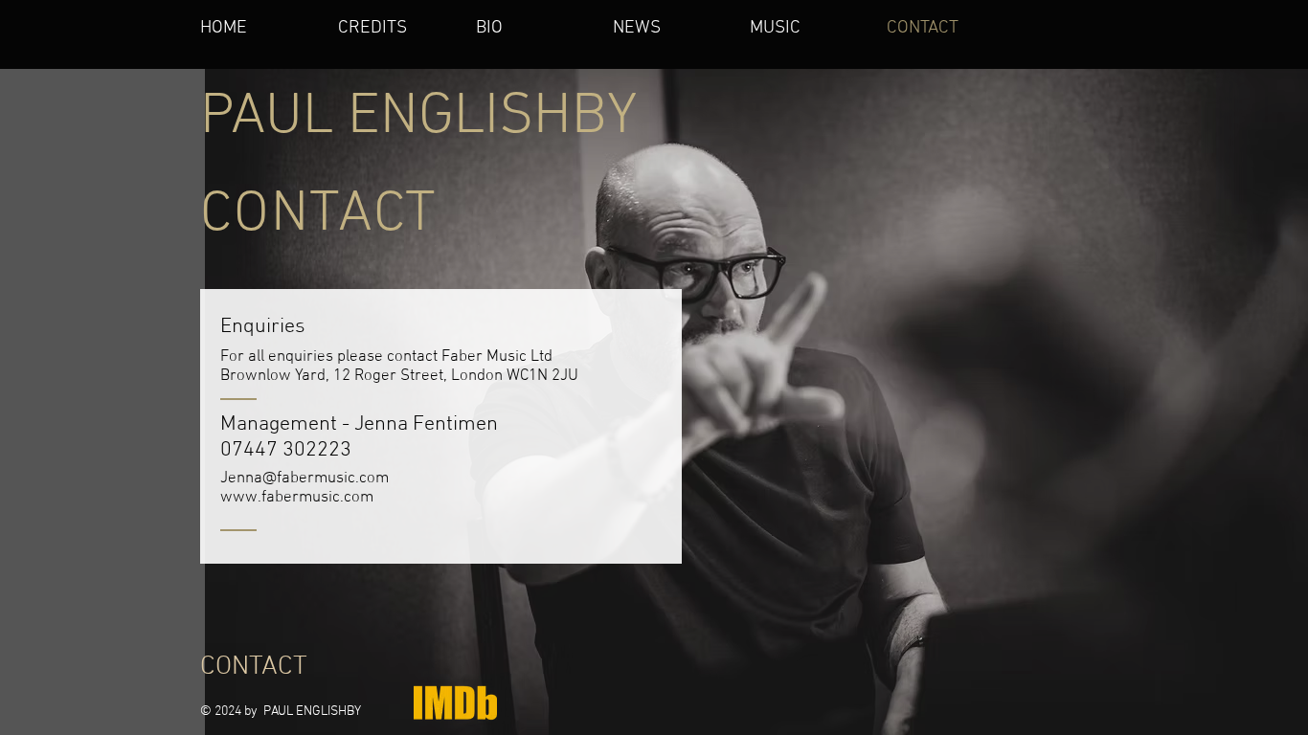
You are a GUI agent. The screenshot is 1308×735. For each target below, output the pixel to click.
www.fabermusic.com (296, 497)
